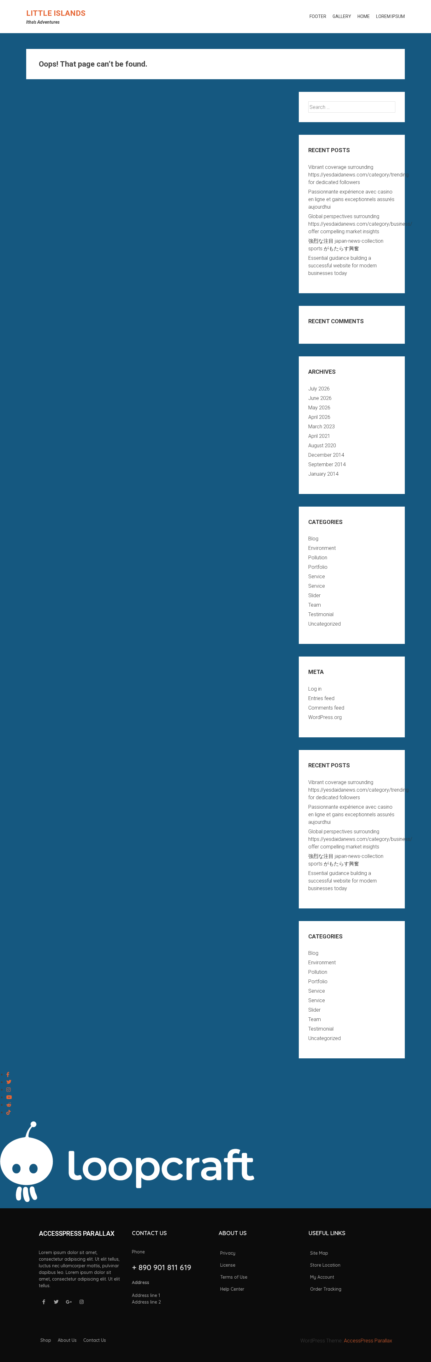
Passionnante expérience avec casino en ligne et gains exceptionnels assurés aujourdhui (351, 199)
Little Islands (56, 13)
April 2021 (319, 436)
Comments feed (326, 708)
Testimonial (321, 614)
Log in (315, 689)
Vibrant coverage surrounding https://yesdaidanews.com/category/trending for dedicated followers (358, 174)
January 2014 (323, 474)
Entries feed (321, 698)
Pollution (317, 558)
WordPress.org (325, 717)
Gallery (342, 16)
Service (316, 577)
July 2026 (319, 389)
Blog (313, 539)
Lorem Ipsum (390, 16)
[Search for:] (351, 107)
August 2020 (322, 446)
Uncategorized (324, 624)
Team (314, 605)
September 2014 (327, 464)
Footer (318, 16)
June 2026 (320, 398)
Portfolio (318, 567)
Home (363, 16)
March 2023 (321, 427)
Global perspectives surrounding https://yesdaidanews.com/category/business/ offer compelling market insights (360, 224)
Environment (322, 548)
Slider (314, 595)
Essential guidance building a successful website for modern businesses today (342, 265)
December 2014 (326, 455)
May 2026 (319, 408)
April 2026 (319, 417)
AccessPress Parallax (368, 1341)
